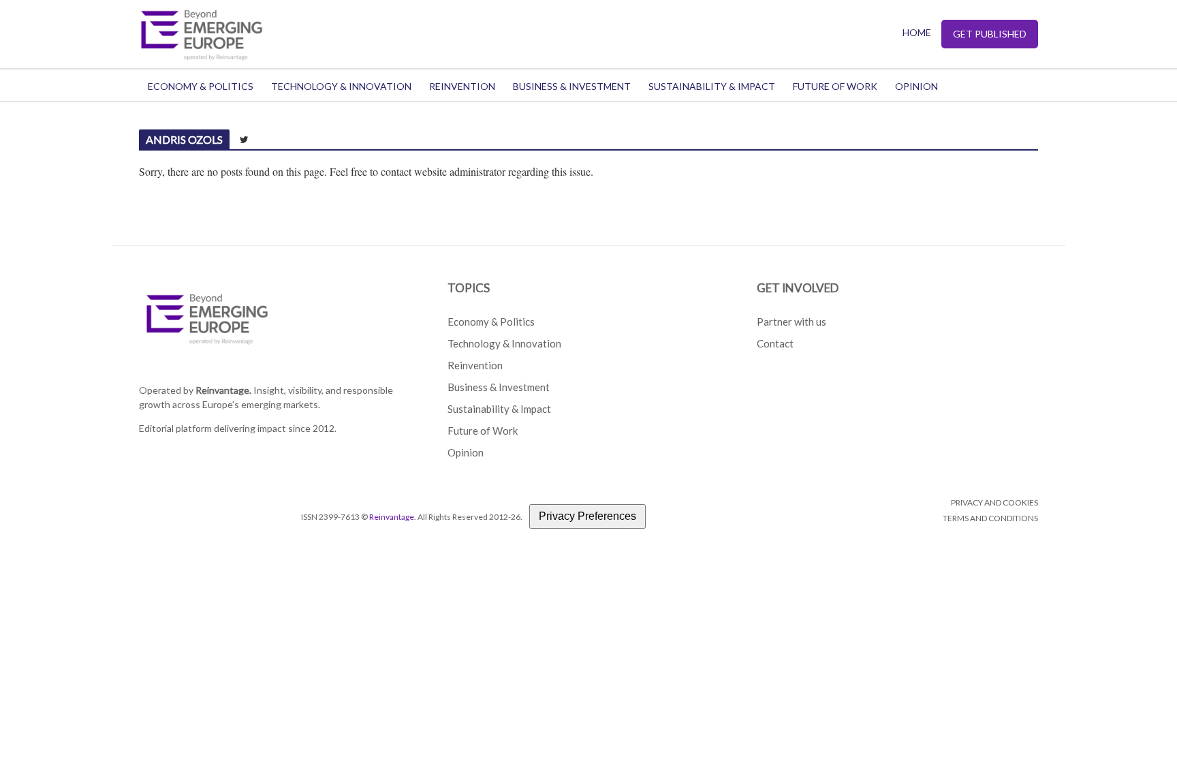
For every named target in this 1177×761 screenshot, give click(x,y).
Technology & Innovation (341, 86)
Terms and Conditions (990, 518)
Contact (775, 343)
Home (917, 32)
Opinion (916, 86)
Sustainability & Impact (711, 86)
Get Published (989, 34)
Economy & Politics (200, 86)
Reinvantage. (223, 390)
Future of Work (835, 86)
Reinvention (462, 86)
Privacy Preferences (587, 516)
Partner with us (791, 321)
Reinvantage (391, 517)
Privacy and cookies (994, 502)
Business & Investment (572, 86)
